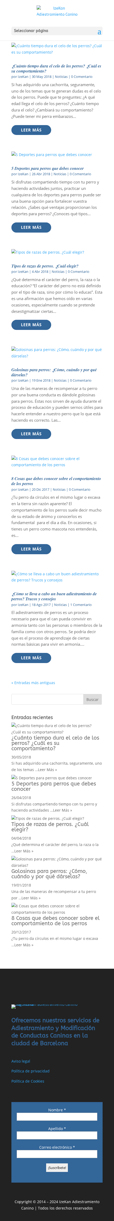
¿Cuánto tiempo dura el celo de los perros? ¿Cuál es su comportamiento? (56, 68)
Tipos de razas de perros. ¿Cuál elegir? (44, 266)
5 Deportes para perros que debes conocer (47, 168)
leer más (31, 130)
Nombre (57, 1109)
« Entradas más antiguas (33, 682)
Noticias (61, 76)
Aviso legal (20, 1061)
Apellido (57, 1128)
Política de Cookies (27, 1081)
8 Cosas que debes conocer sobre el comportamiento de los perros (56, 481)
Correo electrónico (57, 1147)
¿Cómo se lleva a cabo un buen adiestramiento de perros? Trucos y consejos (54, 596)
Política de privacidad (30, 1071)
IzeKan (23, 76)
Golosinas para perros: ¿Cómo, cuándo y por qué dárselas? (54, 372)
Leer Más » (47, 769)
